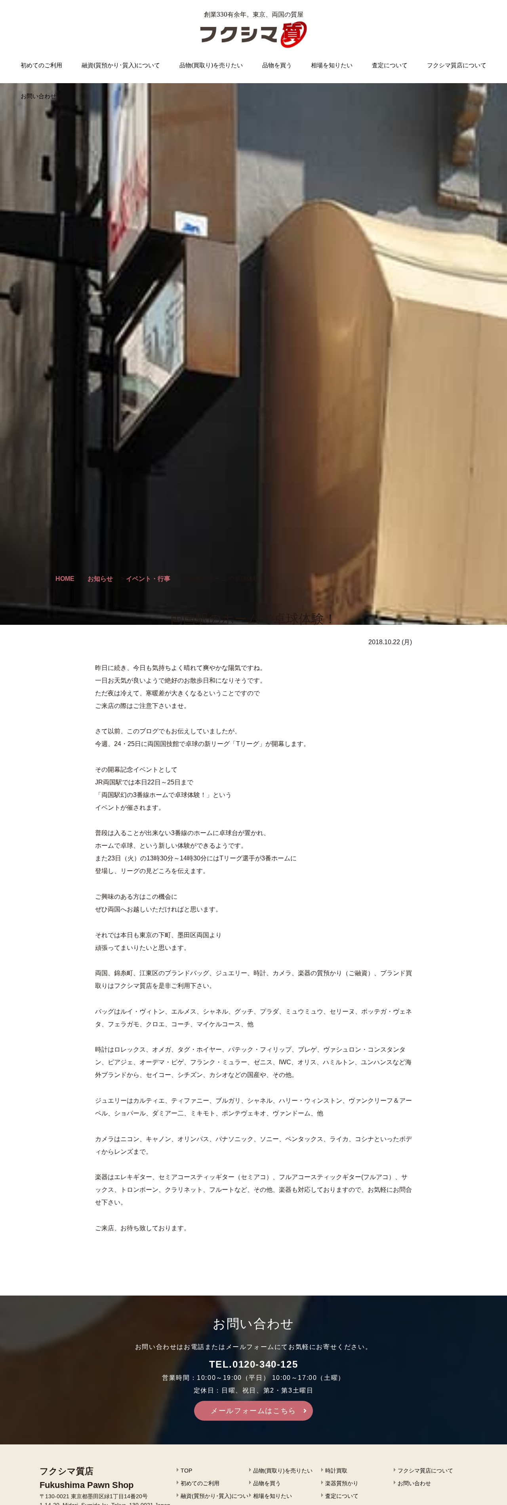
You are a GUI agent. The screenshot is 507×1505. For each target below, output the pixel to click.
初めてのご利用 (41, 65)
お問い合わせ (38, 96)
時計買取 (336, 1470)
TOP (186, 1470)
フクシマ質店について (456, 65)
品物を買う (277, 65)
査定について (390, 65)
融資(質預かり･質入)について (121, 65)
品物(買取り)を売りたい (211, 65)
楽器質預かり (341, 1483)
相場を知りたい (332, 65)
